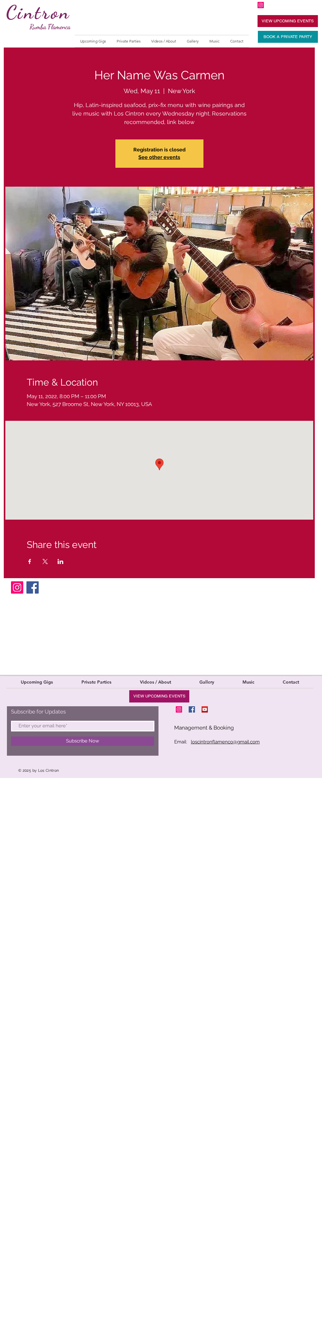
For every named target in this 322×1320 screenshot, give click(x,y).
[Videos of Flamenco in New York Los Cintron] (205, 709)
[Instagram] (17, 587)
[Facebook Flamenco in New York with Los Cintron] (192, 709)
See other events (159, 157)
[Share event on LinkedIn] (61, 561)
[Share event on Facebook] (30, 561)
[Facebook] (32, 587)
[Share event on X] (45, 561)
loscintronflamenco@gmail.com (225, 742)
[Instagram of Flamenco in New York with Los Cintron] (261, 5)
